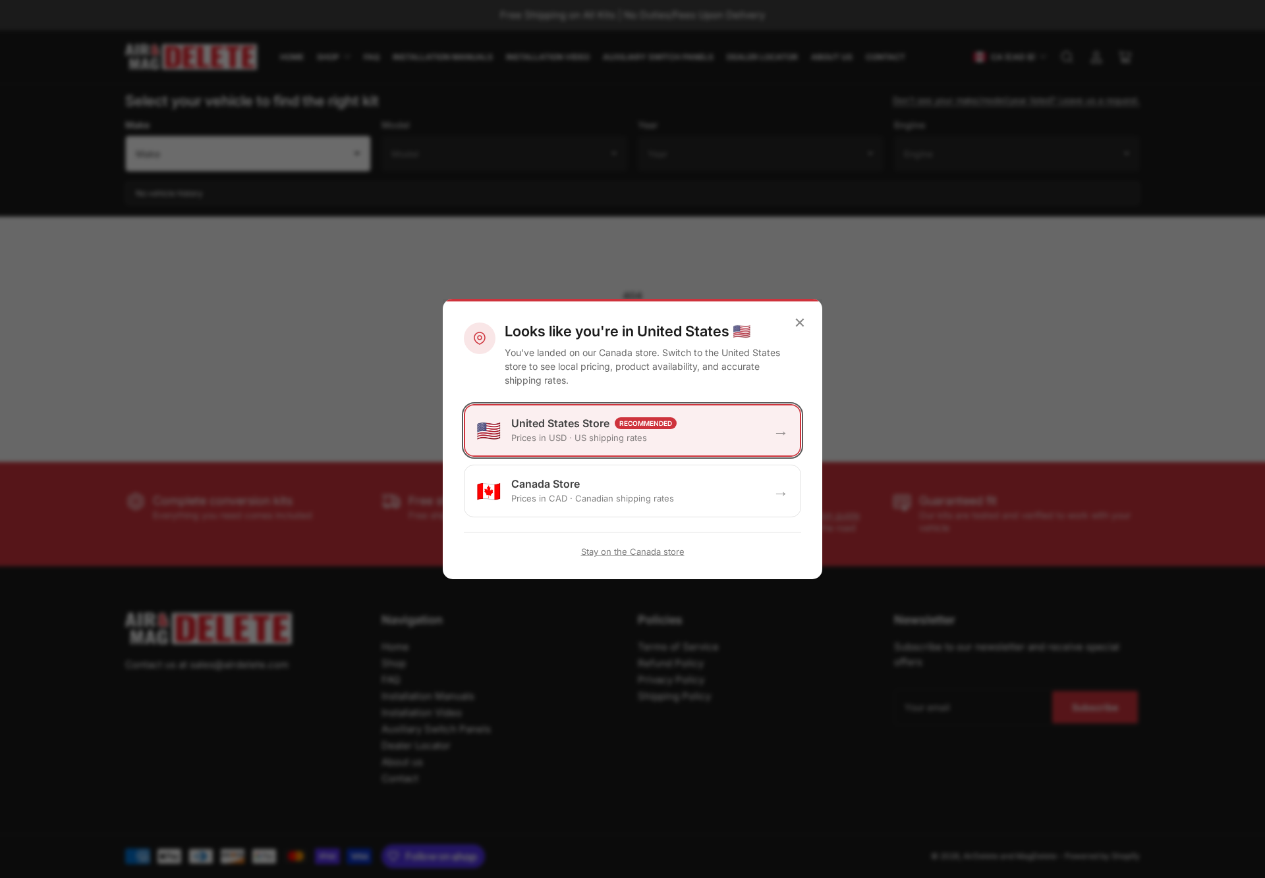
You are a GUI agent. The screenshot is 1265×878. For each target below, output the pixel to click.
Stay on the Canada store (633, 551)
